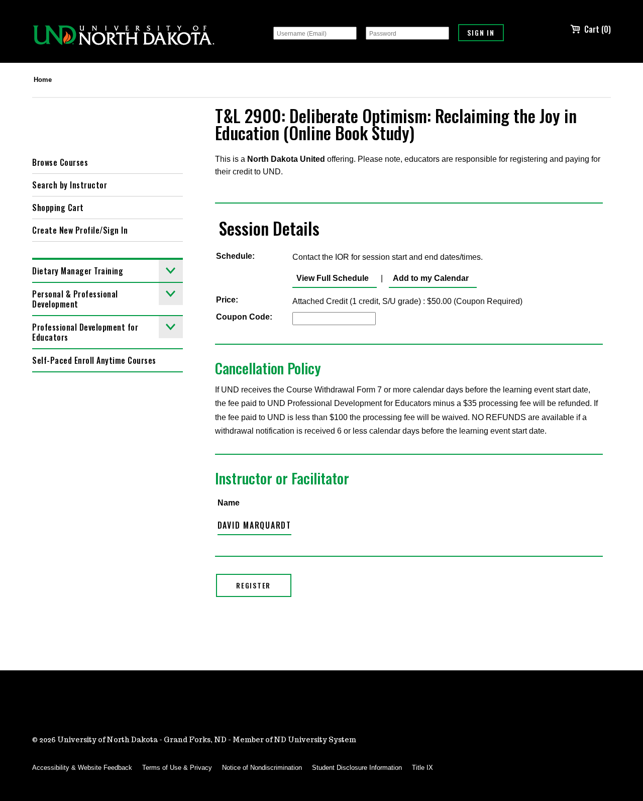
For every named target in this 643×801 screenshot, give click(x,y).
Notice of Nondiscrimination (262, 767)
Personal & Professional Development (75, 299)
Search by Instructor (69, 185)
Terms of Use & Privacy (177, 767)
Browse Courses (60, 162)
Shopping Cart (58, 208)
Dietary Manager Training (77, 271)
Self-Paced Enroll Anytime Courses (94, 360)
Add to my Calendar (429, 278)
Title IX (422, 767)
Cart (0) (597, 29)
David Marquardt (254, 525)
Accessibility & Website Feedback (82, 767)
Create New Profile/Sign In (80, 230)
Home (43, 79)
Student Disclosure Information (357, 767)
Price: (227, 299)
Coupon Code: (244, 317)
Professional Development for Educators (85, 332)
